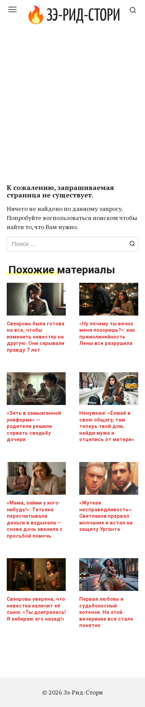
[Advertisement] (72, 108)
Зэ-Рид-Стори (83, 16)
